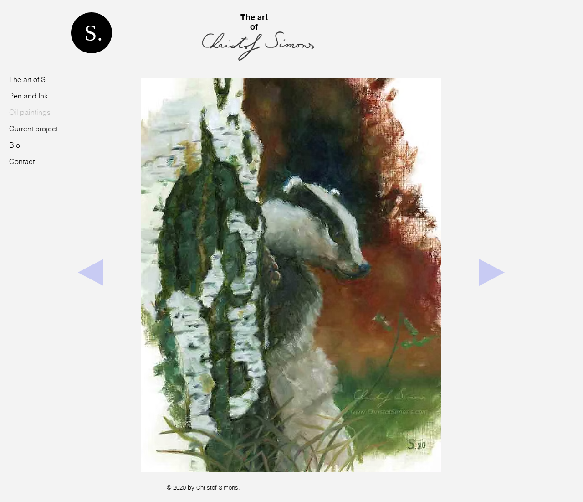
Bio (14, 145)
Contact (22, 161)
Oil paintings (30, 112)
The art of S (27, 79)
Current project (33, 128)
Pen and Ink (28, 95)
